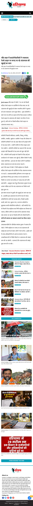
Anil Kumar (5, 73)
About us (11, 503)
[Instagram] (8, 498)
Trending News (16, 259)
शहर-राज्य (12, 19)
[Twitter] (6, 498)
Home (4, 19)
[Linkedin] (11, 498)
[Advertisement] (16, 38)
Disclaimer (16, 504)
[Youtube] (13, 498)
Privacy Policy (24, 503)
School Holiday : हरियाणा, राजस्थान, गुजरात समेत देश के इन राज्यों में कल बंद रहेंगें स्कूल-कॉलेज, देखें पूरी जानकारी (16, 130)
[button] (2, 13)
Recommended (16, 318)
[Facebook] (3, 498)
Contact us (16, 503)
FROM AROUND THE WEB (16, 460)
